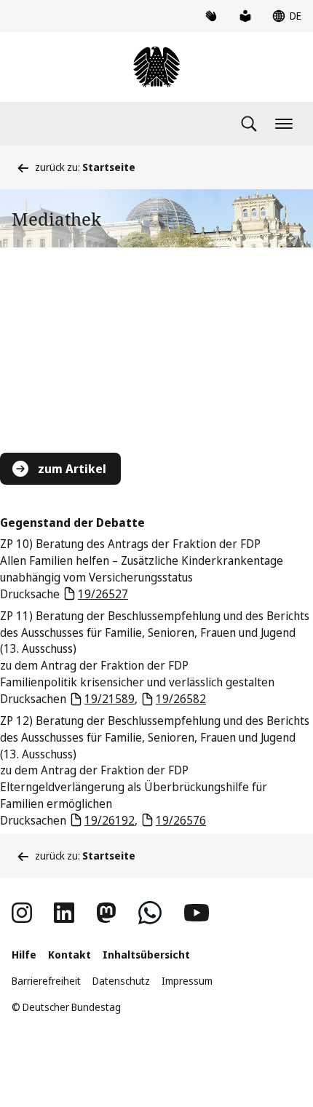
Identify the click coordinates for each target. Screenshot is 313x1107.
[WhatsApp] (150, 912)
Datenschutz (121, 981)
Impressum (187, 981)
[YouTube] (196, 912)
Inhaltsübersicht (146, 954)
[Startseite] (156, 67)
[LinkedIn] (64, 912)
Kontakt (69, 954)
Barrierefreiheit (46, 981)
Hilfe (24, 954)
